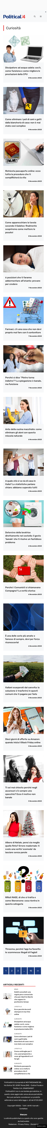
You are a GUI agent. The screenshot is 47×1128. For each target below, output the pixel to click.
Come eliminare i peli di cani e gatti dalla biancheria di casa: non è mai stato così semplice (23, 122)
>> (38, 970)
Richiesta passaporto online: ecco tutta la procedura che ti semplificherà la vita (23, 174)
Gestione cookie (41, 1126)
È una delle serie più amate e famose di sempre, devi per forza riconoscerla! (22, 639)
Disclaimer (35, 1124)
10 (31, 970)
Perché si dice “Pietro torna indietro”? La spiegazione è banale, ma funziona (23, 380)
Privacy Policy (23, 1124)
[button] (35, 16)
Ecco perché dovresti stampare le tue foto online (22, 1011)
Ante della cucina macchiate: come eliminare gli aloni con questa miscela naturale (23, 432)
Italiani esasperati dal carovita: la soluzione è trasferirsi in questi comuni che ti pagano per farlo (22, 690)
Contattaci (23, 1109)
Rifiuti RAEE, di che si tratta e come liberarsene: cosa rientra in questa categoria (22, 900)
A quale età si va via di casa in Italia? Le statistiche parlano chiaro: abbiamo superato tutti (21, 484)
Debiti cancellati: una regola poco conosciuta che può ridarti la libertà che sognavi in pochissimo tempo (23, 997)
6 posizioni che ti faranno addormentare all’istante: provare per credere (22, 280)
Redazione (13, 1124)
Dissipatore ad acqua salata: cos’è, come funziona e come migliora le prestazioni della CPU (23, 71)
